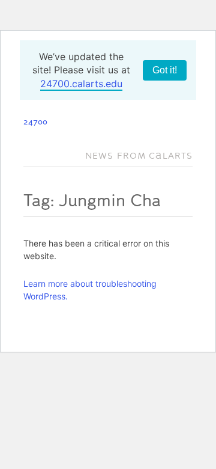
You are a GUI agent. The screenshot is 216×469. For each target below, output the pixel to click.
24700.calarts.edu (81, 84)
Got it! (164, 70)
